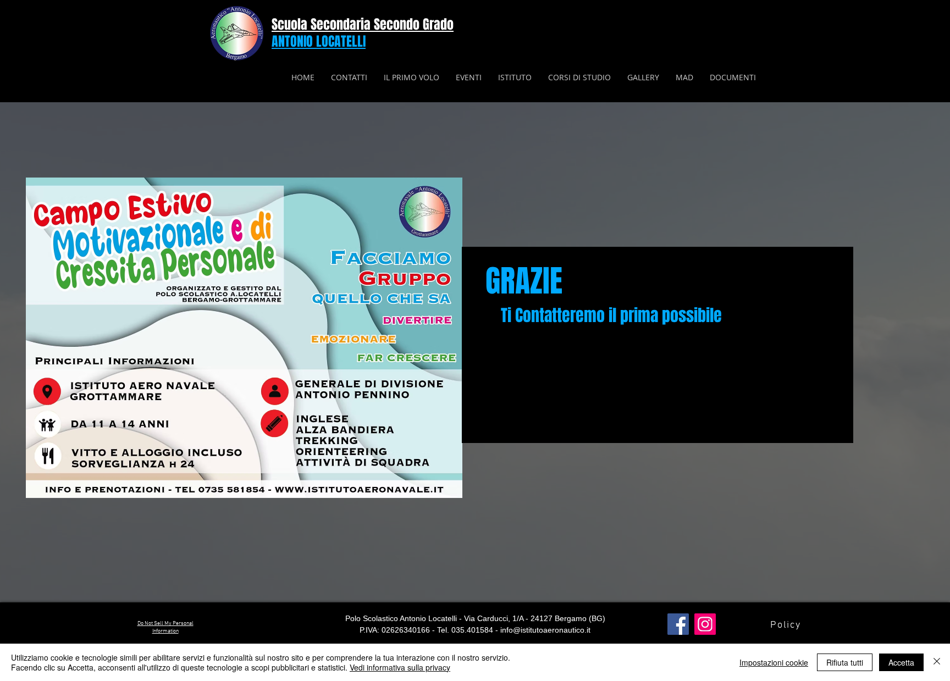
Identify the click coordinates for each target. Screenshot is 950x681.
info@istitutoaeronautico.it (545, 629)
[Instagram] (705, 624)
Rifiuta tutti (844, 662)
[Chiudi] (936, 662)
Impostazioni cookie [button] (773, 662)
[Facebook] (678, 624)
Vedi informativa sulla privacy (400, 667)
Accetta (901, 662)
